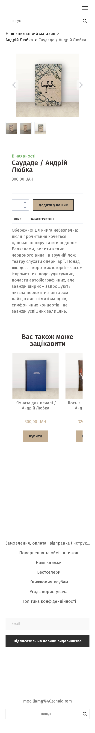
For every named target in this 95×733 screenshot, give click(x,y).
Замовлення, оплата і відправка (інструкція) (49, 543)
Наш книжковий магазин (30, 33)
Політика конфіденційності (48, 601)
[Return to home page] (43, 8)
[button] (85, 21)
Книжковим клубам (48, 582)
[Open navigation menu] (84, 8)
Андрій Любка (19, 39)
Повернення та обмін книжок (48, 552)
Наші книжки (49, 562)
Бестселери (48, 572)
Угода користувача (49, 591)
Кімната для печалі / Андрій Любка (35, 406)
